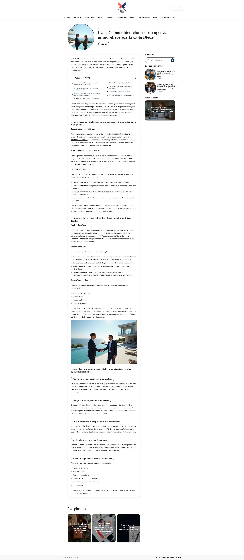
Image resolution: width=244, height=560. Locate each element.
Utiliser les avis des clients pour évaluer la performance (120, 87)
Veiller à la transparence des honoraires (119, 92)
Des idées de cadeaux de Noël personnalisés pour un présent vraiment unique (79, 526)
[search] (174, 7)
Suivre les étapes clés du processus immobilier (121, 95)
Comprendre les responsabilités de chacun (120, 83)
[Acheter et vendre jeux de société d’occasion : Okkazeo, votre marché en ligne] (150, 74)
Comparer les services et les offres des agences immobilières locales (86, 89)
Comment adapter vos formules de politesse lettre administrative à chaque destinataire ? (166, 87)
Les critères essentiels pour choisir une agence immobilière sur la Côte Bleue (86, 84)
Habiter (104, 44)
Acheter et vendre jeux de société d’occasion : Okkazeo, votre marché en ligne (166, 74)
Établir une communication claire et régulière (87, 99)
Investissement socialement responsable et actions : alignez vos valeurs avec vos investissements (104, 526)
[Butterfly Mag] (122, 7)
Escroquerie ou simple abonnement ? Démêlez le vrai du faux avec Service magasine (160, 108)
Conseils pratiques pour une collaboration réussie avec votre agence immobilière (87, 94)
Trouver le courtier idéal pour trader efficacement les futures (128, 526)
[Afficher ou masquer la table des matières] (113, 78)
